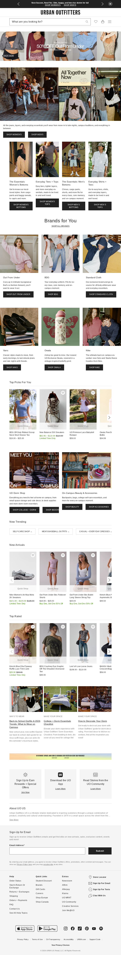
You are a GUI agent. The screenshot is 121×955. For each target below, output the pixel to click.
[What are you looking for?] (87, 21)
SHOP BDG (53, 294)
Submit (100, 851)
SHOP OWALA (54, 367)
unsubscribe (48, 864)
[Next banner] (102, 3)
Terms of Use (37, 939)
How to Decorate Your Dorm (92, 721)
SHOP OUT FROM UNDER (18, 294)
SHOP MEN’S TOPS (100, 206)
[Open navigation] (109, 21)
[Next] (109, 417)
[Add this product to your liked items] (32, 392)
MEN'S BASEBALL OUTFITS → (55, 531)
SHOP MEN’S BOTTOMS (74, 206)
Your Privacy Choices (61, 945)
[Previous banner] (18, 3)
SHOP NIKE (94, 367)
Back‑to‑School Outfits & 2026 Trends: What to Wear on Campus (24, 724)
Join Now (25, 792)
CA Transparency (53, 939)
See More (13, 820)
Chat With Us (99, 895)
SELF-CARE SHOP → (22, 531)
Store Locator (99, 877)
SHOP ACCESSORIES (99, 507)
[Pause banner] (110, 4)
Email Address (16, 845)
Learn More (60, 789)
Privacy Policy (23, 939)
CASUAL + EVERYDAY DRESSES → (95, 531)
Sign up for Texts (101, 889)
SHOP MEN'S (70, 5)
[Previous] (12, 417)
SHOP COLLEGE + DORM (24, 510)
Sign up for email (101, 883)
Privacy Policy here (24, 864)
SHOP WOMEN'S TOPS (47, 202)
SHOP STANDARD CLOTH (101, 294)
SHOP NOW (8, 56)
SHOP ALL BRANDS (61, 226)
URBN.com (81, 939)
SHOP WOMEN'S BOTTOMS (21, 206)
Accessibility (69, 939)
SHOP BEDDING (53, 510)
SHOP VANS (12, 367)
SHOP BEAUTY (72, 507)
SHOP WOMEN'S (53, 5)
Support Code (94, 939)
